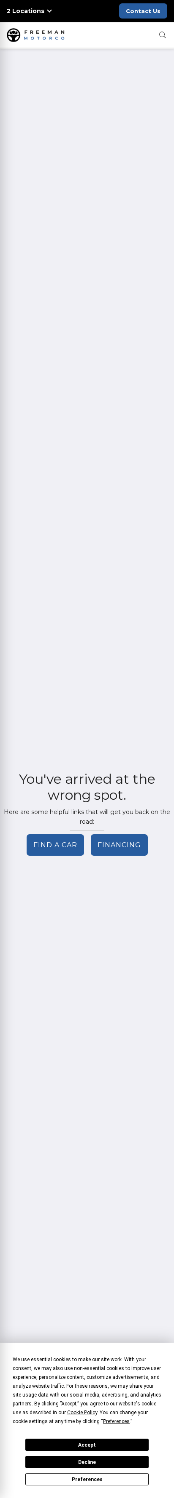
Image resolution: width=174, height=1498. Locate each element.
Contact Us (143, 11)
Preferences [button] (116, 1421)
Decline (87, 1462)
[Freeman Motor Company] (37, 35)
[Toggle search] (162, 35)
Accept (87, 1445)
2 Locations (25, 11)
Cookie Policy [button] (82, 1413)
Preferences (87, 1479)
